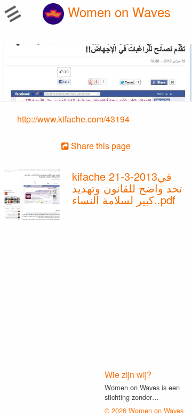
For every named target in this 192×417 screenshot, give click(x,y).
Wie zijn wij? (128, 374)
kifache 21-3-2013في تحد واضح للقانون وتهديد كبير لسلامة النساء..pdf (127, 187)
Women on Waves (117, 11)
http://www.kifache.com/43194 (73, 119)
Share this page (100, 146)
